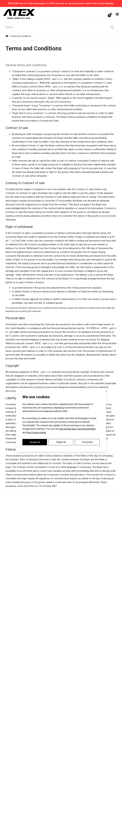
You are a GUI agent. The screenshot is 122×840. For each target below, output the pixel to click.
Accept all (35, 442)
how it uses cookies (36, 432)
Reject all (61, 442)
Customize (87, 442)
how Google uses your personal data (77, 429)
